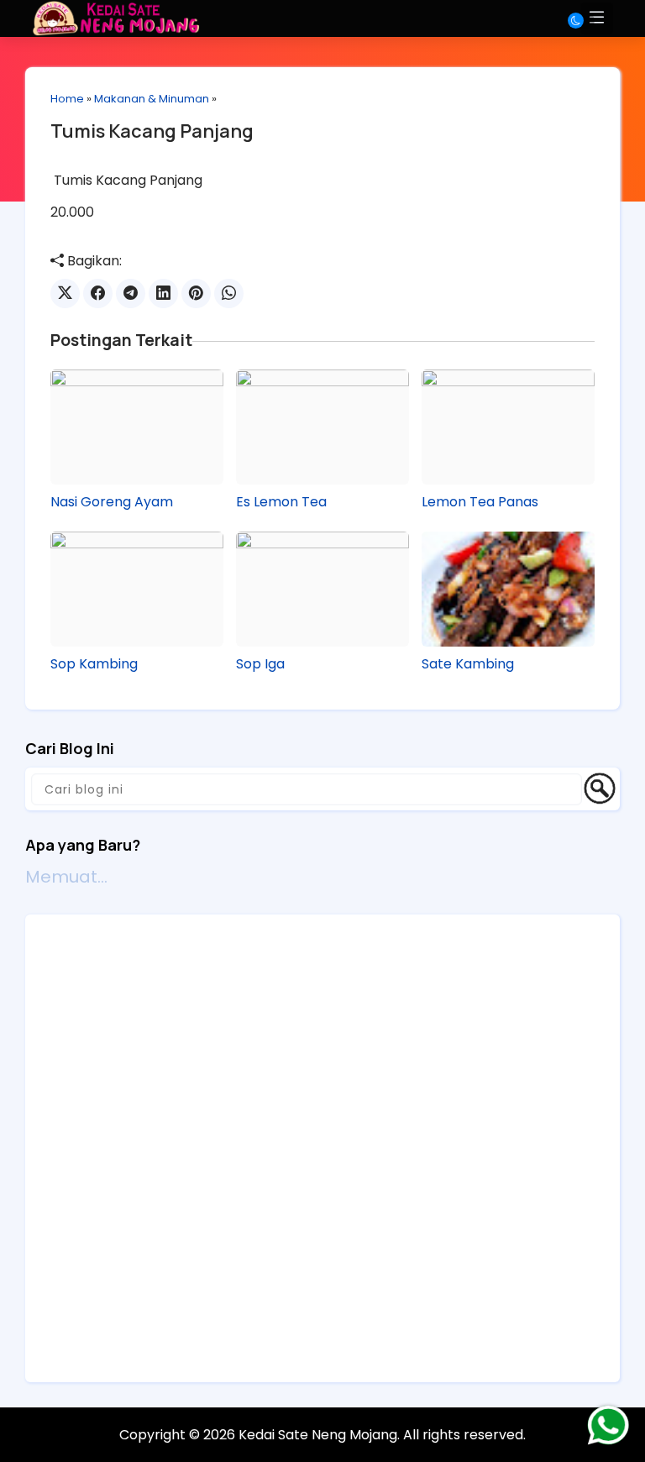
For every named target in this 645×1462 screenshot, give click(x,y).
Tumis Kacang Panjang (152, 131)
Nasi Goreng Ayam (111, 502)
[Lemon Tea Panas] (508, 427)
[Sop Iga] (322, 589)
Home (67, 99)
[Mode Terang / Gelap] (581, 21)
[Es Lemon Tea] (322, 427)
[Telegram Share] (130, 293)
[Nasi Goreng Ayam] (136, 427)
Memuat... (66, 876)
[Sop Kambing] (136, 589)
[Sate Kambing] (508, 589)
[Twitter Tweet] (65, 293)
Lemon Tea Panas (480, 502)
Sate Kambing (468, 664)
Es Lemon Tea (281, 502)
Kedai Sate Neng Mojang (318, 1434)
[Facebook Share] (98, 293)
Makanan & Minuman (151, 99)
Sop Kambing (94, 664)
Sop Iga (260, 664)
